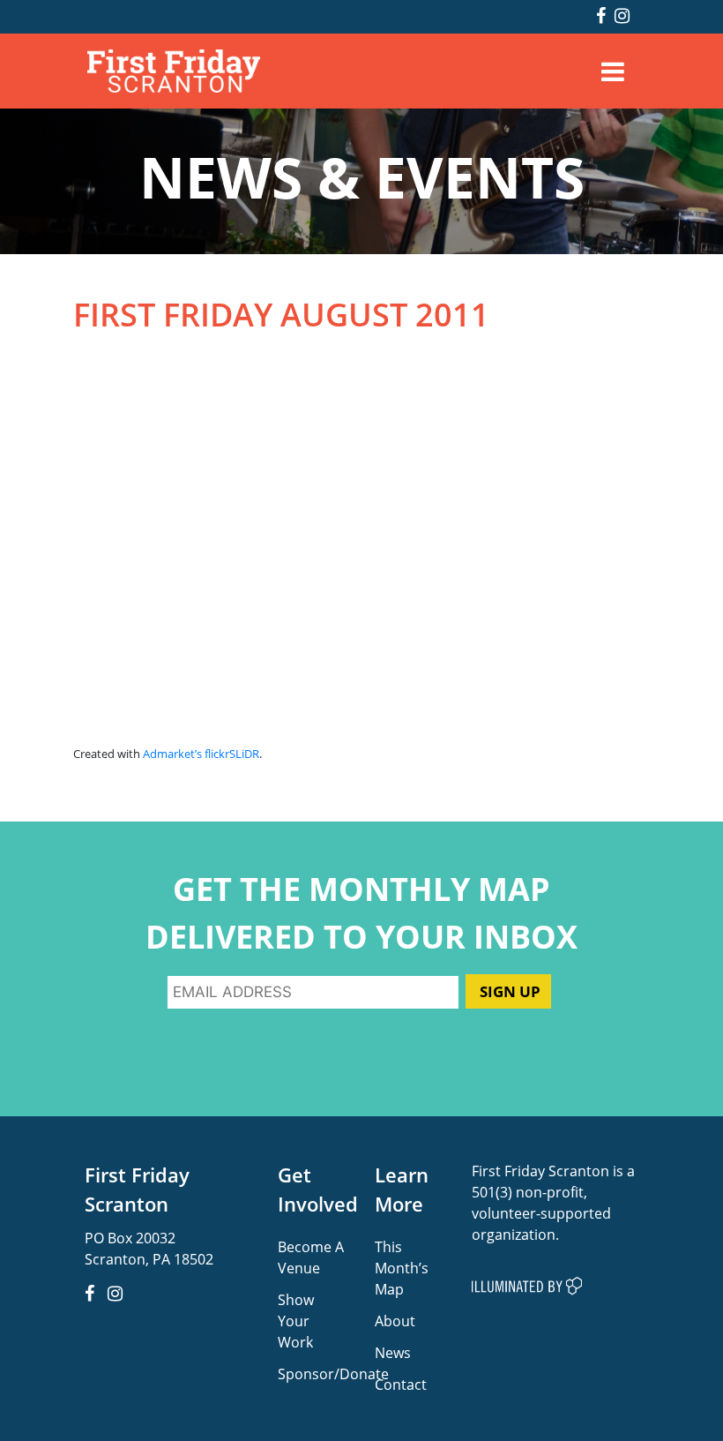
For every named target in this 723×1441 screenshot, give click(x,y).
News (393, 1352)
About (395, 1320)
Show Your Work (296, 1320)
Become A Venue (311, 1257)
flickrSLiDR (232, 754)
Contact (401, 1384)
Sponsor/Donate (333, 1373)
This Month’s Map (402, 1267)
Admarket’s (172, 754)
